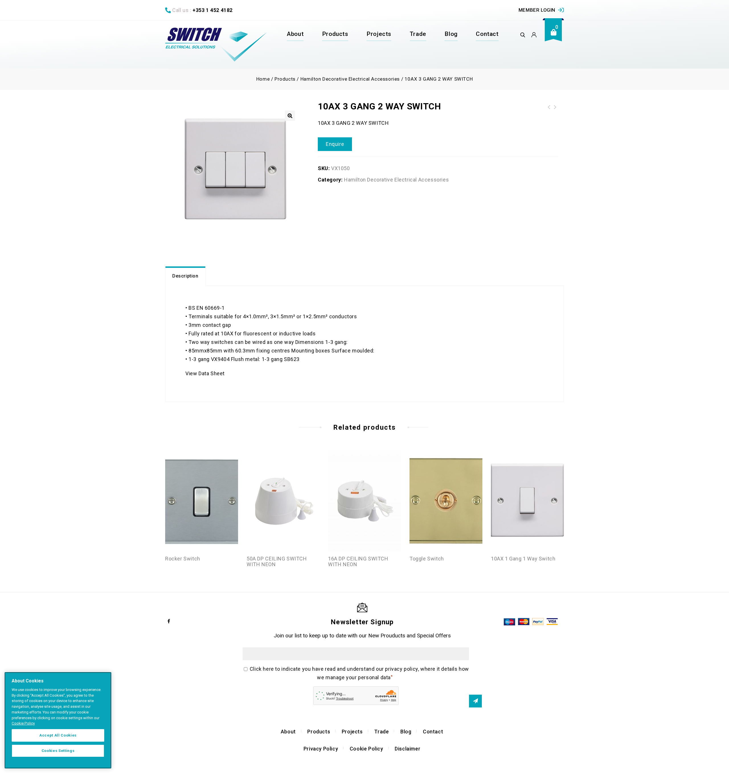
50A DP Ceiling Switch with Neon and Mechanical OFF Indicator (549, 107)
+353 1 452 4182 (213, 10)
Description (185, 276)
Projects (378, 33)
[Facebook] (169, 621)
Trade (418, 33)
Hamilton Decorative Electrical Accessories (350, 79)
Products (335, 33)
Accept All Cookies (58, 735)
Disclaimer (407, 749)
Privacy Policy (321, 749)
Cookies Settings (58, 750)
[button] (290, 116)
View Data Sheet (205, 373)
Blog (451, 33)
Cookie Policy (366, 749)
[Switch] (216, 45)
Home (263, 79)
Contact (487, 33)
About (295, 33)
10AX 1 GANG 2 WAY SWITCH (555, 107)
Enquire (335, 144)
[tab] (185, 276)
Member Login (537, 10)
